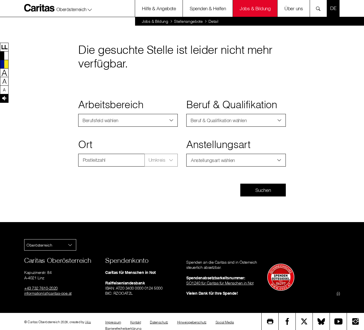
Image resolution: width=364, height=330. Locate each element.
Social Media (225, 322)
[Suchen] (320, 8)
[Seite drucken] (270, 321)
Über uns (293, 8)
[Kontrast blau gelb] (4, 64)
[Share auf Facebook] (287, 321)
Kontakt (135, 322)
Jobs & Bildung (255, 8)
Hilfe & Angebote (159, 8)
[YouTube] (338, 321)
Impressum (113, 322)
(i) (338, 293)
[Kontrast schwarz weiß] (4, 55)
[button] (74, 8)
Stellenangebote (188, 21)
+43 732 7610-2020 (41, 288)
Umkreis (157, 160)
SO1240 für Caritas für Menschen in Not (219, 283)
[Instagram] (355, 321)
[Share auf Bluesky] (321, 321)
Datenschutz (159, 322)
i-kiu (88, 322)
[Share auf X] (304, 321)
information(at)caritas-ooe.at (48, 293)
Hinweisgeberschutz (191, 322)
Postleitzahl (94, 160)
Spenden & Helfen (208, 8)
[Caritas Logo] (39, 8)
